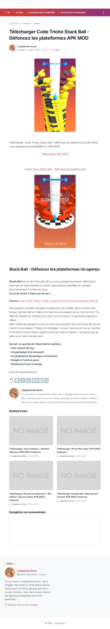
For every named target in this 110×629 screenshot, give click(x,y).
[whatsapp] (28, 380)
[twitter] (22, 380)
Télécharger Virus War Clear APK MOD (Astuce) (79, 450)
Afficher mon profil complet (22, 604)
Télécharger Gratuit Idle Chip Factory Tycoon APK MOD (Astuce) (77, 495)
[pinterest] (40, 380)
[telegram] (34, 380)
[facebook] (16, 380)
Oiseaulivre (60, 623)
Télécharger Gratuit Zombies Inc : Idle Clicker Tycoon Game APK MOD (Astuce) (30, 497)
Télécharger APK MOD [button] (55, 153)
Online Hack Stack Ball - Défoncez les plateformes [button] (55, 169)
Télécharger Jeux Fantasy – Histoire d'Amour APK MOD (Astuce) (29, 450)
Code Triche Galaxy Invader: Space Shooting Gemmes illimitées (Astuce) (58, 300)
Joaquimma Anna (27, 570)
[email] (46, 380)
